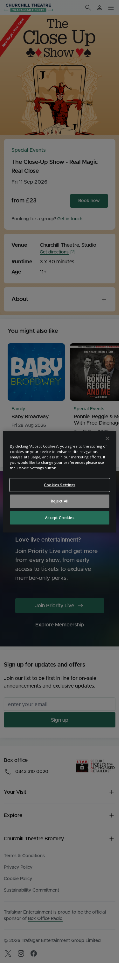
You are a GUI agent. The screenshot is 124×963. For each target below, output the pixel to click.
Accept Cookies (59, 517)
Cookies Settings (59, 484)
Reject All (60, 501)
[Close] (107, 438)
